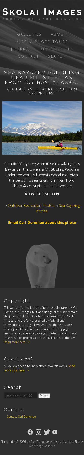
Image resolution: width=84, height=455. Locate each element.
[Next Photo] (83, 128)
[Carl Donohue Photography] (42, 17)
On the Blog (57, 48)
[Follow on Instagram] (38, 431)
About (59, 34)
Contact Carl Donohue (21, 416)
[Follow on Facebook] (30, 431)
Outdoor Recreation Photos (31, 205)
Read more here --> (17, 342)
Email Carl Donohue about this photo (42, 222)
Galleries (29, 34)
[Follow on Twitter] (47, 431)
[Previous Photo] (1, 128)
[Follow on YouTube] (55, 431)
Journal (21, 48)
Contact (28, 56)
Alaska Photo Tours (42, 41)
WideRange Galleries (42, 446)
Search (57, 56)
